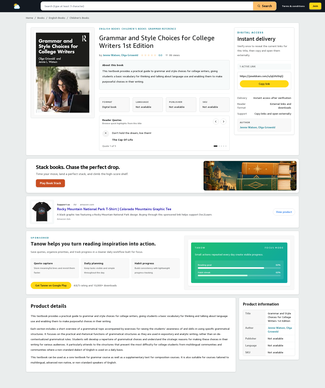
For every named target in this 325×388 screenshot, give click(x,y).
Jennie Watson (111, 55)
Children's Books (79, 17)
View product (284, 212)
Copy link (264, 84)
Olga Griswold (129, 55)
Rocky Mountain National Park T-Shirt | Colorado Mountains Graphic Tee (114, 209)
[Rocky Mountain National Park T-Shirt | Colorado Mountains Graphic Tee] (42, 212)
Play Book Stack (50, 183)
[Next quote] (223, 122)
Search (267, 6)
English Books (57, 17)
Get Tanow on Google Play (51, 285)
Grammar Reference (162, 28)
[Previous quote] (216, 122)
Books (41, 17)
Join (315, 6)
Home (29, 17)
